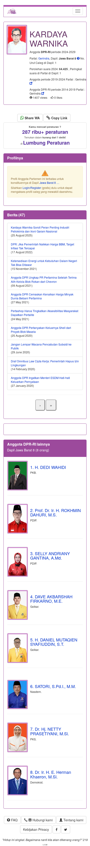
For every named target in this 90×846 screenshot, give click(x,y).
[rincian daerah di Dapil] (78, 58)
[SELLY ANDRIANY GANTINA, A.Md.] (17, 562)
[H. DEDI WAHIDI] (17, 476)
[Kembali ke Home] (12, 11)
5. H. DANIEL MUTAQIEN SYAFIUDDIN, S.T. (53, 642)
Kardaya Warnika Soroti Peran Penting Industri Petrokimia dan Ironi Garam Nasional (40, 229)
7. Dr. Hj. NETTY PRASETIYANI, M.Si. (49, 731)
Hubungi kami (42, 820)
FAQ (14, 820)
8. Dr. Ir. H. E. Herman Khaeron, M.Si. (50, 774)
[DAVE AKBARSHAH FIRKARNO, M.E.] (17, 605)
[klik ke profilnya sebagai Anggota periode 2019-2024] (31, 83)
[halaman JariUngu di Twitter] (65, 829)
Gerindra (43, 58)
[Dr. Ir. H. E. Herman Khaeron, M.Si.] (17, 780)
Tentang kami (73, 820)
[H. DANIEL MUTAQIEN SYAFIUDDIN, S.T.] (17, 648)
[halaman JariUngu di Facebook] (56, 829)
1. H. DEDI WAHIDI (48, 467)
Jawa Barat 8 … (49, 183)
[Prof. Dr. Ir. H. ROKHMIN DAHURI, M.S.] (17, 519)
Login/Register (32, 188)
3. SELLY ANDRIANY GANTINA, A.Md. (50, 555)
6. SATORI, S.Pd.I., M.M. (53, 686)
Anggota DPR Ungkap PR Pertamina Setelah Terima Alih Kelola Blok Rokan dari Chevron (44, 279)
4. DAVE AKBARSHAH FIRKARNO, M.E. (51, 598)
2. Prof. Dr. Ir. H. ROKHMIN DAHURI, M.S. (55, 512)
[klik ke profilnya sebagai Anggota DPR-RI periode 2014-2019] (42, 93)
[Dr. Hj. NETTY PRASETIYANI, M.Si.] (17, 737)
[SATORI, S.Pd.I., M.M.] (17, 694)
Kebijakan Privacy (36, 829)
